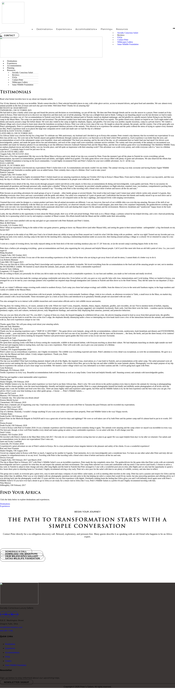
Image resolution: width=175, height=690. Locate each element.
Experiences (63, 29)
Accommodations (85, 29)
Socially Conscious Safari (127, 33)
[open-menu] (174, 28)
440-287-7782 (6, 631)
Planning (106, 29)
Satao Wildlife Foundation (127, 44)
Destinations (44, 29)
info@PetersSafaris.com (11, 627)
